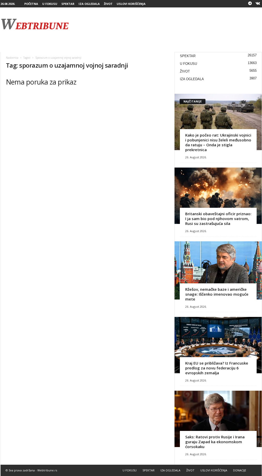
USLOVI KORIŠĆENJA (131, 4)
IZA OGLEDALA (89, 4)
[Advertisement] (168, 24)
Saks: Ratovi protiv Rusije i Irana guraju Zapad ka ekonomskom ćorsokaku (215, 441)
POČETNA (31, 4)
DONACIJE (239, 470)
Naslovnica (12, 57)
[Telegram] (250, 3)
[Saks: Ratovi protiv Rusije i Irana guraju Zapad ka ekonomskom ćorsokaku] (218, 419)
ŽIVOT (108, 4)
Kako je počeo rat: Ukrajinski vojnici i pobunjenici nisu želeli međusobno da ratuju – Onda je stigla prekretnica (218, 142)
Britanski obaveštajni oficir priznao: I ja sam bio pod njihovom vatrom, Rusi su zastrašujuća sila (218, 218)
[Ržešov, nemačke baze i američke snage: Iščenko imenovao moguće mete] (218, 270)
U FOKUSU (49, 4)
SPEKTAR (67, 4)
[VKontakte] (258, 3)
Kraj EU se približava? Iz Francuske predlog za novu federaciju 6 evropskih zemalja (216, 367)
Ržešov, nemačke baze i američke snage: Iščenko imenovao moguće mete (216, 294)
